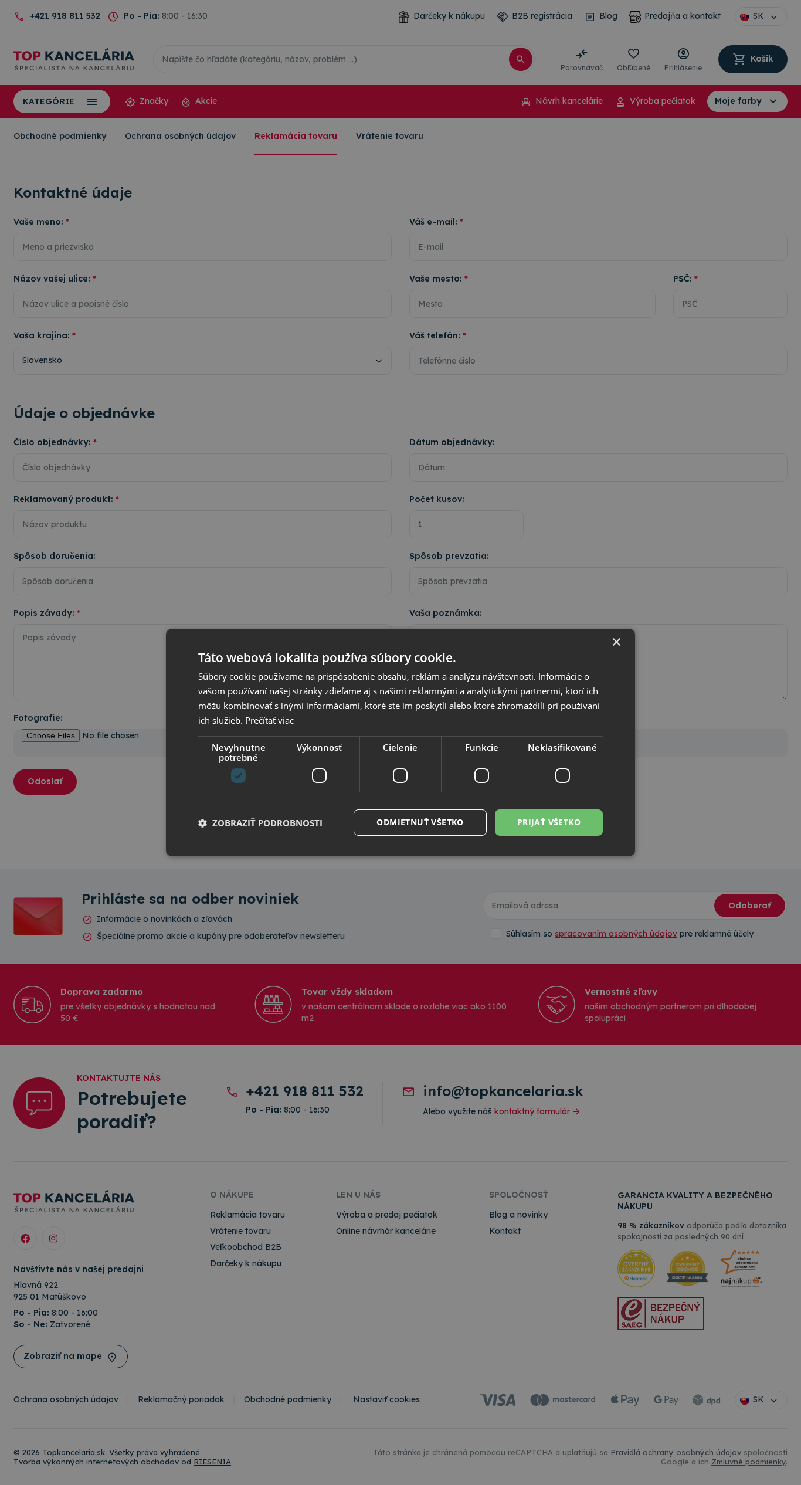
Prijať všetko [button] (549, 822)
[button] (260, 823)
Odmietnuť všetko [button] (419, 822)
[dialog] (400, 742)
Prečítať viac (269, 720)
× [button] (616, 642)
